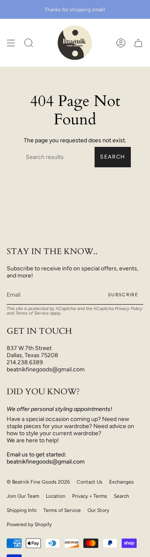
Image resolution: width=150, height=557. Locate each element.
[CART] (138, 43)
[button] (29, 43)
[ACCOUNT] (121, 43)
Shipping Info (22, 510)
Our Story (98, 510)
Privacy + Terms (89, 496)
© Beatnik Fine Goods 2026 (38, 482)
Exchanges (121, 482)
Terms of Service (32, 313)
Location (55, 496)
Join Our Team (23, 496)
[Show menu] (11, 43)
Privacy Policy (128, 308)
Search (112, 157)
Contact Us (89, 482)
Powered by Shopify (29, 524)
